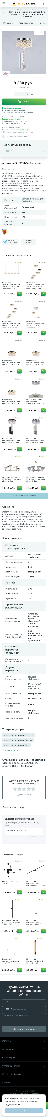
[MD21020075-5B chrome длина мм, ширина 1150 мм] (12, 271)
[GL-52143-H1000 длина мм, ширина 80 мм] (36, 947)
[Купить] (19, 294)
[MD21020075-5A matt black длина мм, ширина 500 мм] (36, 271)
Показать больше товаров (24, 495)
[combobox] (7, 151)
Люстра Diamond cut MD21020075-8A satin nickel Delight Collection (35, 480)
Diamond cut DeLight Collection (32, 200)
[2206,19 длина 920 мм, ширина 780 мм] (12, 870)
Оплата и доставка (11, 1066)
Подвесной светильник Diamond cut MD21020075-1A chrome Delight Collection (11, 403)
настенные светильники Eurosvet (18, 740)
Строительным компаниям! (13, 123)
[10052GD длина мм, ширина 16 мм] (36, 908)
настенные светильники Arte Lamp (18, 735)
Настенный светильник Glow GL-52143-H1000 (35, 961)
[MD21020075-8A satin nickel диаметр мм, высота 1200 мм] (36, 465)
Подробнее (28, 112)
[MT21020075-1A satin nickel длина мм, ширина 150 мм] (36, 388)
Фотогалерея (8, 1057)
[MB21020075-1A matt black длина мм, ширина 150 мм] (12, 427)
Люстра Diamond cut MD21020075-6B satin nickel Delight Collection (11, 480)
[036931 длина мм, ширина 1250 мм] (36, 870)
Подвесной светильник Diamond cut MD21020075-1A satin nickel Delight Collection (35, 365)
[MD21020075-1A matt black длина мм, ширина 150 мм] (12, 349)
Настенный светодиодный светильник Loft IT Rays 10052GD (33, 923)
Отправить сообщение (24, 1029)
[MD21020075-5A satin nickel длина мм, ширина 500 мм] (12, 310)
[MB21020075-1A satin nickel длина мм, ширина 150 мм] (36, 427)
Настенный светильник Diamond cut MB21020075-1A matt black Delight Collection (11, 442)
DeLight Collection (33, 677)
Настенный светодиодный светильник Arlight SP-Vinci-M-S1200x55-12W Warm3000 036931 (35, 886)
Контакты (6, 1082)
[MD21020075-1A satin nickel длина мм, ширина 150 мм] (36, 349)
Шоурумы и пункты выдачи (13, 110)
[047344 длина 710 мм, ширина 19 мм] (12, 908)
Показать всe (9, 750)
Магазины (6, 1041)
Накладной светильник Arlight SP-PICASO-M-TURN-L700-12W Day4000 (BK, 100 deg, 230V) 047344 (11, 924)
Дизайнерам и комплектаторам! (15, 121)
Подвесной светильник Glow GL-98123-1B (11, 961)
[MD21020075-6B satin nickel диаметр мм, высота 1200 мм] (12, 465)
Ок (24, 1110)
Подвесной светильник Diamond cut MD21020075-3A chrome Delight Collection (35, 326)
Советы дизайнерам (11, 1074)
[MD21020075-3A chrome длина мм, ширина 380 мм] (36, 310)
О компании (8, 1049)
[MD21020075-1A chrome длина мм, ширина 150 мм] (12, 388)
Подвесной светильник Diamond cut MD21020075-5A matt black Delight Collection (35, 287)
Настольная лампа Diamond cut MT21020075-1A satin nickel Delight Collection (35, 403)
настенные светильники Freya (16, 745)
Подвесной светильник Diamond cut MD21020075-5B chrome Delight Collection (11, 287)
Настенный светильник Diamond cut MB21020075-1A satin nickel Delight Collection (35, 442)
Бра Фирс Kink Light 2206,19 (10, 882)
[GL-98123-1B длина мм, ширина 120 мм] (12, 947)
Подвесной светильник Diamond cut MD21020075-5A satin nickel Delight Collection (11, 326)
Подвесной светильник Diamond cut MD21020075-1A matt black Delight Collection (11, 365)
